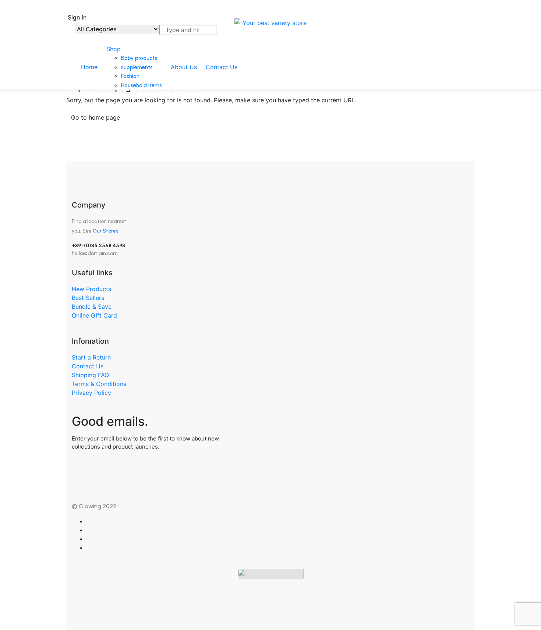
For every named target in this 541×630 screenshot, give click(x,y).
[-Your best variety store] (270, 22)
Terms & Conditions (99, 383)
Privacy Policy (91, 392)
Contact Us (87, 366)
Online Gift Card (94, 315)
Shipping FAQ (90, 375)
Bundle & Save (92, 306)
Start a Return (91, 357)
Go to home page (95, 117)
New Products (91, 289)
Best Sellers (88, 297)
